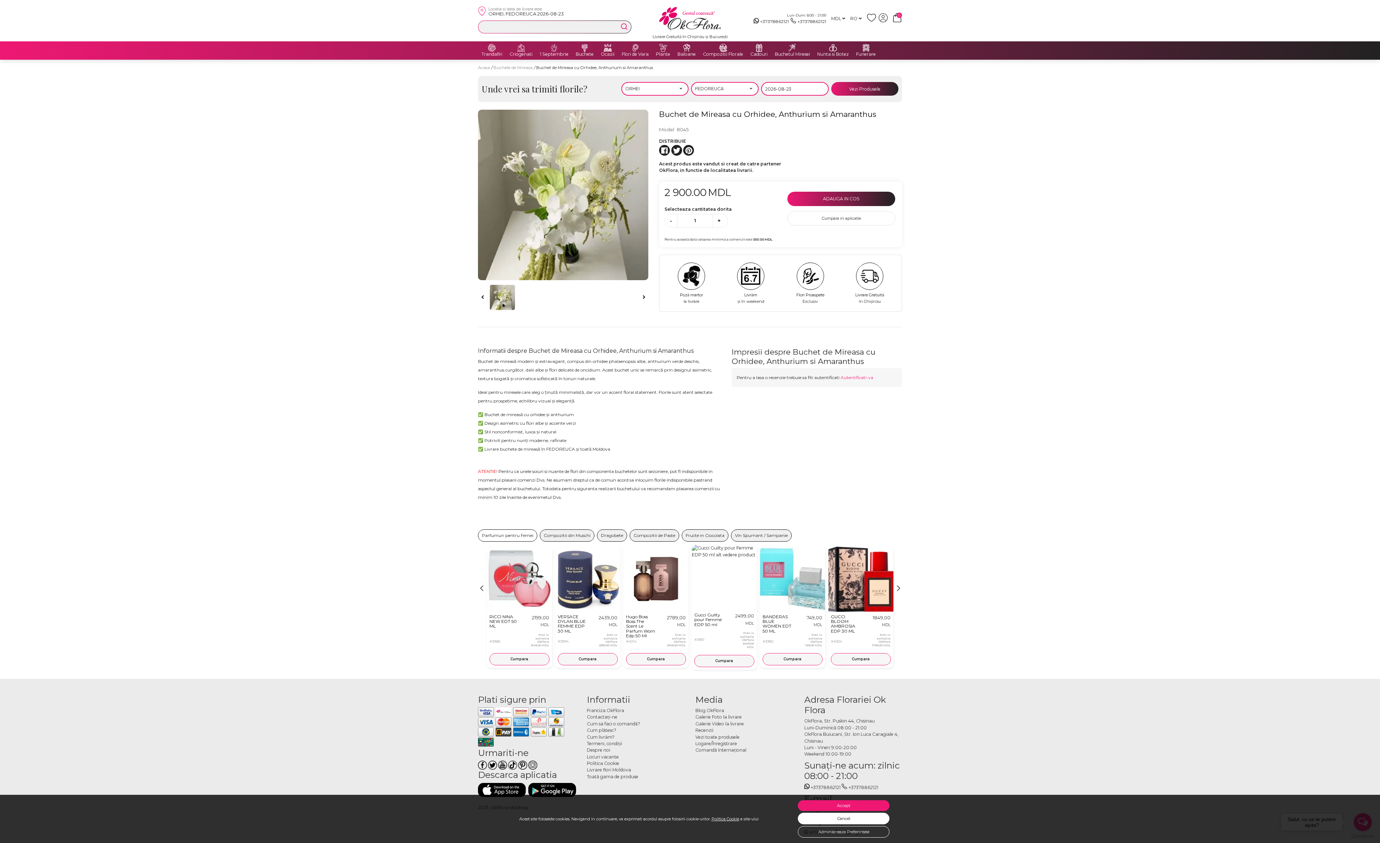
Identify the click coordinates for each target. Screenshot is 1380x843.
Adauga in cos (841, 198)
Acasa (484, 67)
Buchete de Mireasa (513, 67)
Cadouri (759, 54)
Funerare (866, 54)
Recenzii (704, 730)
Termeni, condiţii (604, 743)
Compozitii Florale (723, 54)
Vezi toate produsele (717, 737)
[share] (664, 150)
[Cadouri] (759, 48)
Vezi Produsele (864, 89)
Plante (663, 54)
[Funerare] (866, 48)
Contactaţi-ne (602, 717)
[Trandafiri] (492, 48)
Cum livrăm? (601, 737)
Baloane (686, 54)
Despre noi (598, 750)
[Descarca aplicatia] (502, 790)
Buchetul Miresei (792, 54)
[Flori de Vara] (635, 48)
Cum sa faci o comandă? (613, 723)
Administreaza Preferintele (843, 831)
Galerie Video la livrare (719, 723)
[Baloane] (687, 48)
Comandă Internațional (720, 750)
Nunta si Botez (833, 54)
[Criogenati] (521, 48)
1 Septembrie (554, 54)
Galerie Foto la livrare (718, 717)
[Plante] (663, 48)
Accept (843, 805)
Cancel (843, 818)
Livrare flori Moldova (609, 770)
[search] (624, 26)
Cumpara (519, 659)
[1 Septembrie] (554, 48)
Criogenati (521, 54)
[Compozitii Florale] (723, 48)
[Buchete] (585, 48)
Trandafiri (492, 54)
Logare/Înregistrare (716, 743)
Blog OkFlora (709, 710)
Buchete (585, 54)
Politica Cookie (725, 818)
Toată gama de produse (612, 776)
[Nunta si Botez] (833, 48)
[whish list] (873, 20)
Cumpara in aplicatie (841, 218)
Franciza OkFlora (605, 710)
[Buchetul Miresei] (792, 48)
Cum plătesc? (601, 730)
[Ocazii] (608, 48)
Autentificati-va (857, 377)
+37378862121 (774, 21)
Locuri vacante (603, 757)
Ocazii (608, 54)
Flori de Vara (635, 54)
